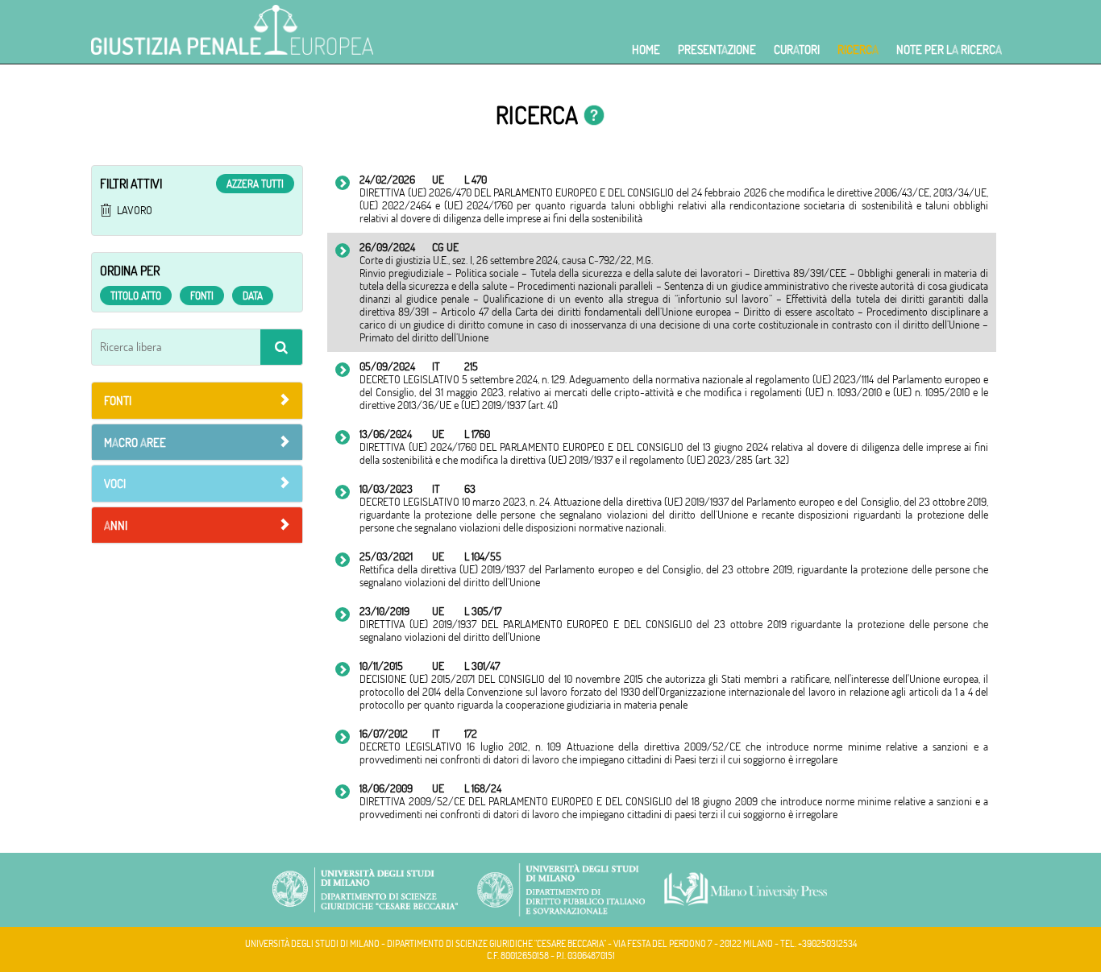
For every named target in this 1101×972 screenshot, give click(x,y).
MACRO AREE (135, 442)
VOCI (115, 483)
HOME (646, 49)
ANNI (115, 525)
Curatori (797, 49)
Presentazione (717, 49)
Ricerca (858, 49)
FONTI (117, 400)
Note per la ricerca (949, 49)
